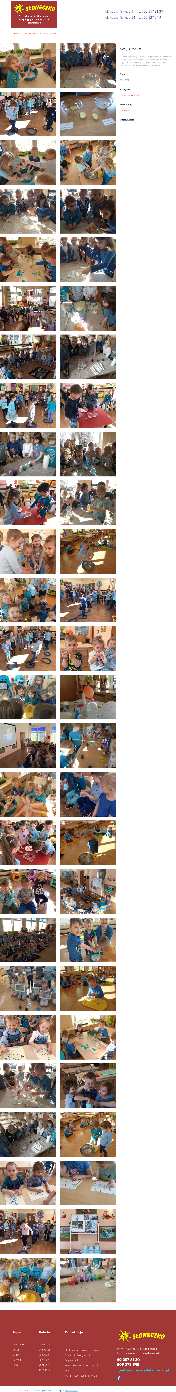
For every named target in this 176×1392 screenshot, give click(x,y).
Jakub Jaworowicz (71, 1390)
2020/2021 (125, 110)
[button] (37, 33)
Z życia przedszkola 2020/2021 (132, 95)
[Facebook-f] (118, 1378)
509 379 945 (128, 1364)
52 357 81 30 (128, 1359)
